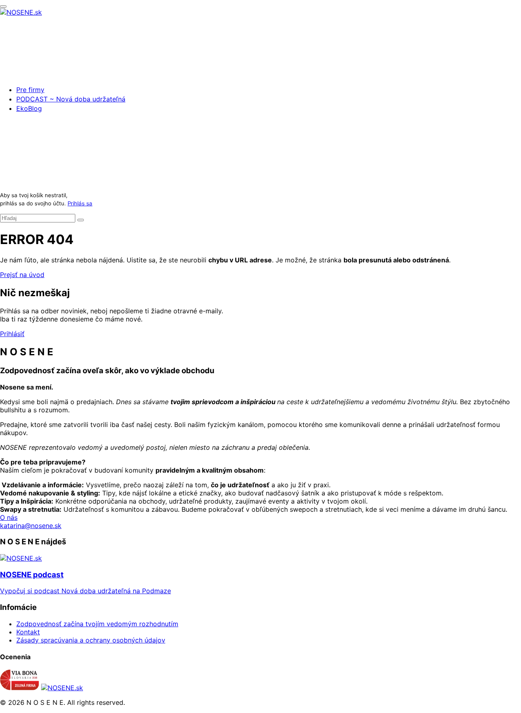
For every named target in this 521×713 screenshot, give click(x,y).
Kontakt (28, 632)
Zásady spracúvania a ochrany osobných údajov (90, 640)
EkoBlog (29, 108)
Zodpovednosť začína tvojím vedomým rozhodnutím (97, 624)
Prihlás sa (80, 203)
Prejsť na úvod (22, 275)
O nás (9, 517)
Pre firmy (30, 90)
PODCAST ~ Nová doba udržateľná (70, 99)
